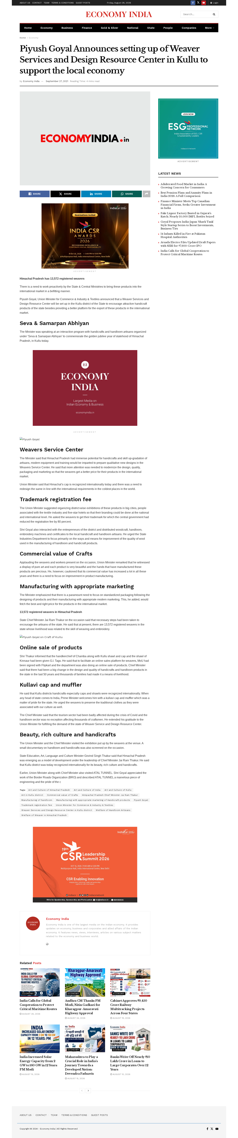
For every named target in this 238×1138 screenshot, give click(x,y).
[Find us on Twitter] (198, 3)
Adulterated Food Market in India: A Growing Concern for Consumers (184, 186)
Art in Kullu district (32, 795)
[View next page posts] (88, 1090)
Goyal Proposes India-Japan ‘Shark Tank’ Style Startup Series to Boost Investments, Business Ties (187, 225)
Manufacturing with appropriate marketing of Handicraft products (93, 800)
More (208, 27)
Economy (47, 27)
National (132, 27)
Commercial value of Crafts (62, 795)
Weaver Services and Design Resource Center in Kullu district (56, 810)
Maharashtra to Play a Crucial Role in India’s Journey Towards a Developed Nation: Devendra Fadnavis (81, 1065)
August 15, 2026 (30, 1074)
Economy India (31, 81)
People (168, 27)
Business (67, 27)
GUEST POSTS (83, 3)
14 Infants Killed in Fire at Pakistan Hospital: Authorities (183, 235)
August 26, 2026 (30, 1014)
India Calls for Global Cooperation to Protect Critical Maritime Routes (38, 1005)
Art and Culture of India (87, 790)
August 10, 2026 (121, 1074)
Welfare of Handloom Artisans (113, 810)
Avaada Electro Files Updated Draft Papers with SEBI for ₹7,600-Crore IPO (188, 244)
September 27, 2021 (57, 81)
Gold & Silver (109, 27)
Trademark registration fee (36, 805)
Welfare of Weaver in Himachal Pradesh (44, 815)
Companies (189, 27)
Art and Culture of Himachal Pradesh (49, 790)
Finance (87, 27)
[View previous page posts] (82, 1090)
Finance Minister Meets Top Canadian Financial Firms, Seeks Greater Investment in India (188, 205)
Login (215, 3)
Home (28, 27)
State (151, 27)
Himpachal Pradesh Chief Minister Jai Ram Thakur (110, 795)
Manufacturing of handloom (36, 800)
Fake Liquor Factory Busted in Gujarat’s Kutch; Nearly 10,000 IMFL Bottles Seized (187, 215)
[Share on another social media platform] (146, 194)
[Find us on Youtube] (203, 3)
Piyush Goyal (141, 800)
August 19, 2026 (121, 1018)
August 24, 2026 (76, 1018)
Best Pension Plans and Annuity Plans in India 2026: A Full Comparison (186, 194)
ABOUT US (25, 3)
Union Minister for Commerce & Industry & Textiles (84, 805)
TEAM (46, 3)
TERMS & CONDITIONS (62, 3)
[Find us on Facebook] (193, 3)
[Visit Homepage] (119, 14)
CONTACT (37, 3)
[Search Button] (214, 14)
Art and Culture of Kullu (118, 790)
